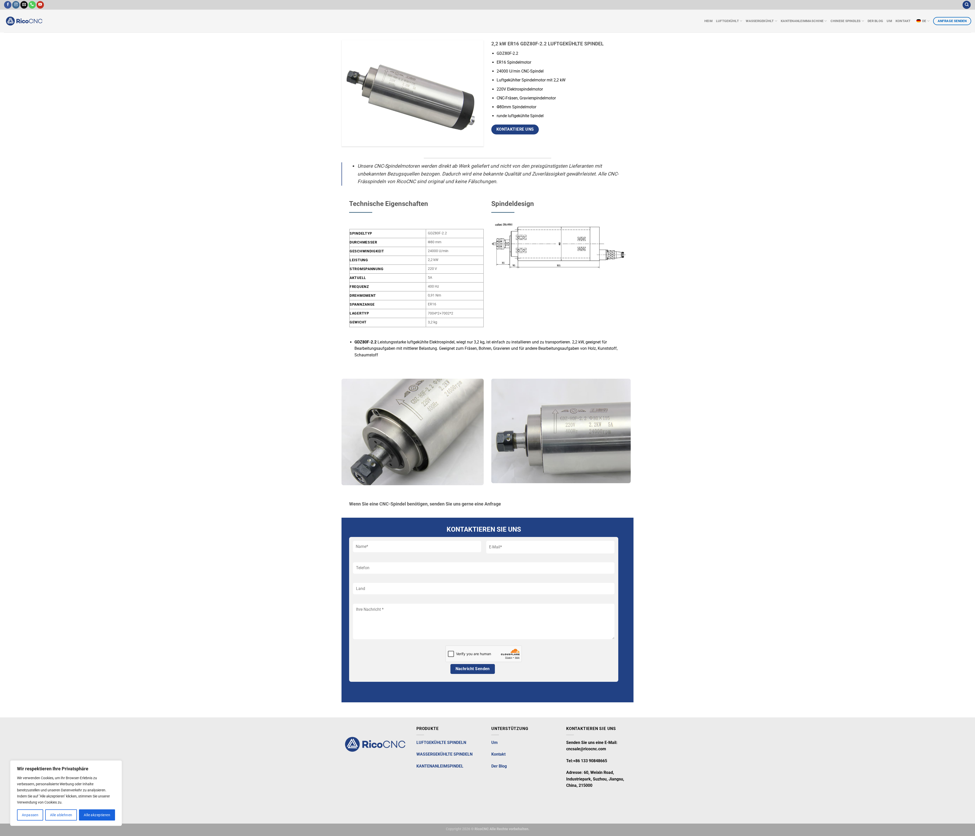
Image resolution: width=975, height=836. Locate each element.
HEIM (708, 21)
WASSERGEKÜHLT (760, 21)
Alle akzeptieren (97, 815)
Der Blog (875, 21)
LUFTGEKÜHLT (727, 21)
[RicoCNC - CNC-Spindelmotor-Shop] (35, 21)
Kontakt (904, 21)
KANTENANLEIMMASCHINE (802, 21)
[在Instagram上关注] (16, 5)
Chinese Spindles (846, 21)
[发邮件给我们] (24, 5)
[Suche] (967, 5)
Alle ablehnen (61, 815)
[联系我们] (32, 5)
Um (889, 21)
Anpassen (30, 815)
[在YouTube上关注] (40, 5)
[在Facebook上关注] (7, 5)
